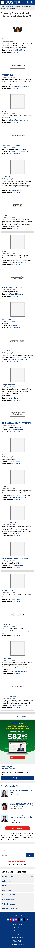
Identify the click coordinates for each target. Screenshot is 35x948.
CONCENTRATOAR (9, 522)
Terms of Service (17, 937)
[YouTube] (11, 919)
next (24, 716)
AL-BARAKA (6, 455)
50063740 (16, 500)
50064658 (16, 328)
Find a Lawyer (6, 847)
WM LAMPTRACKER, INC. (19, 360)
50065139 (16, 88)
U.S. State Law (8, 899)
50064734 (16, 635)
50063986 (16, 192)
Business (5, 886)
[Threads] (19, 919)
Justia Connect (17, 924)
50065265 (16, 567)
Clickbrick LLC (15, 326)
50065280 (16, 432)
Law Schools (7, 890)
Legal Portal (18, 927)
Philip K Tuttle (15, 599)
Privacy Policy (17, 941)
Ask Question (17, 778)
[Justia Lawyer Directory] (27, 919)
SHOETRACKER (7, 351)
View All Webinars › (17, 828)
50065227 (16, 52)
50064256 (16, 707)
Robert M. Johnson (16, 294)
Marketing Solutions (10, 908)
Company (17, 931)
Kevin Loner (14, 398)
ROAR (4, 251)
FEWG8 (4, 215)
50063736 (16, 265)
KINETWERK (6, 658)
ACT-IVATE (6, 624)
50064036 (16, 463)
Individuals (6, 881)
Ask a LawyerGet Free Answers (8, 767)
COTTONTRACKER (9, 696)
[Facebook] (13, 919)
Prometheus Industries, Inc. (19, 86)
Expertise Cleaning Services (19, 671)
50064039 (16, 154)
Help (17, 934)
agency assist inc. (16, 190)
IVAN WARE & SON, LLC (18, 50)
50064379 (16, 122)
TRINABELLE (7, 111)
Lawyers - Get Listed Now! (17, 861)
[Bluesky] (21, 919)
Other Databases (9, 904)
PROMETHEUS (7, 75)
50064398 (16, 674)
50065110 (16, 601)
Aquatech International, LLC (20, 262)
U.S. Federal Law (8, 895)
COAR (4, 486)
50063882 (16, 228)
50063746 (16, 536)
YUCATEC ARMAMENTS (11, 145)
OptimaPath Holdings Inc (19, 120)
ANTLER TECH (7, 590)
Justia (2, 6)
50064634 (16, 400)
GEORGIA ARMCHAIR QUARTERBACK (16, 558)
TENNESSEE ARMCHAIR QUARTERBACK (17, 423)
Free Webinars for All (9, 786)
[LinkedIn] (8, 919)
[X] (24, 919)
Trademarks (9, 6)
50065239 (16, 296)
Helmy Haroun (15, 461)
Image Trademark (9, 385)
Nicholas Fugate (15, 226)
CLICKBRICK (6, 319)
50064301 (16, 362)
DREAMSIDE (6, 177)
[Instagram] (16, 919)
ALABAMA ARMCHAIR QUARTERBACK (16, 287)
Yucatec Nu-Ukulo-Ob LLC (19, 152)
